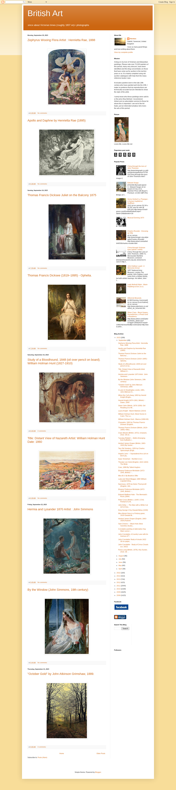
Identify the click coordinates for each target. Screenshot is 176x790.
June (121, 562)
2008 (119, 595)
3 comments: (42, 747)
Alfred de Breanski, (134, 298)
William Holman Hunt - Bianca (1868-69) (133, 419)
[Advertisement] (146, 634)
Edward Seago (133, 183)
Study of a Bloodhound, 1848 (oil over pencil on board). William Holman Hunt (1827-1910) (64, 361)
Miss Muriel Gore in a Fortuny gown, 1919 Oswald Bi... (131, 514)
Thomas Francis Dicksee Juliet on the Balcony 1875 (62, 195)
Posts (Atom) (42, 757)
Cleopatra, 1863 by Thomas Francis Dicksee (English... (131, 423)
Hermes (133, 39)
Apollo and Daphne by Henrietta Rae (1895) (57, 120)
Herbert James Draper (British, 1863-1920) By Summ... (132, 444)
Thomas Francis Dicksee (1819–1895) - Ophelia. (60, 275)
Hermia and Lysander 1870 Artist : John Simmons (60, 509)
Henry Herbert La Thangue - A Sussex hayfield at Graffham (137, 201)
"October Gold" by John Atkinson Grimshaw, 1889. (61, 674)
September (123, 340)
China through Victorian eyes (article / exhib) (136, 249)
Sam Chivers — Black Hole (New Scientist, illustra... (130, 525)
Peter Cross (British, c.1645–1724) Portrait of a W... (131, 501)
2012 (119, 582)
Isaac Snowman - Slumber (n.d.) (130, 459)
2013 (119, 579)
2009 (119, 592)
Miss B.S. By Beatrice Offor (128, 476)
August (121, 556)
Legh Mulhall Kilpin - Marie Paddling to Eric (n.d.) (137, 285)
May (120, 565)
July (120, 559)
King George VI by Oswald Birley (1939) (133, 510)
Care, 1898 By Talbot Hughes (129, 467)
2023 (119, 338)
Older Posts (101, 753)
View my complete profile (123, 52)
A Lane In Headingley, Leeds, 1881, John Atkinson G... (131, 391)
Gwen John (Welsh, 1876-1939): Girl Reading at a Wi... (131, 406)
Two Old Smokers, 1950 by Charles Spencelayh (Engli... (131, 449)
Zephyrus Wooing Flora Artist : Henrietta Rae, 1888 (61, 40)
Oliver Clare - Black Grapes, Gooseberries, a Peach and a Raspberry (137, 314)
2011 (119, 586)
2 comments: (42, 431)
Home (61, 753)
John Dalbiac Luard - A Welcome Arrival (135, 267)
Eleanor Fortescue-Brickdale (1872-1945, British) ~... (131, 472)
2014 (119, 576)
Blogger (98, 772)
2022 (119, 573)
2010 (119, 589)
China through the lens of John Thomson (136, 167)
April (120, 569)
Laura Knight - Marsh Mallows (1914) (132, 411)
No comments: (43, 113)
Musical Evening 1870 (135, 218)
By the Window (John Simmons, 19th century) (58, 589)
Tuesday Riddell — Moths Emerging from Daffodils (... (131, 439)
